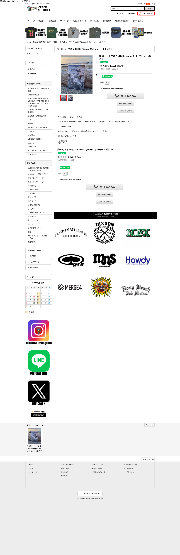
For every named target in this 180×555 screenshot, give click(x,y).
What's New (65, 468)
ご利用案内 (32, 256)
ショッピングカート (67, 464)
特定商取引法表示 (35, 250)
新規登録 (132, 13)
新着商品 (64, 476)
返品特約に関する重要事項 (112, 88)
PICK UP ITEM (98, 464)
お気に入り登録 (126, 111)
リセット (150, 425)
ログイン (122, 13)
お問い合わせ (33, 267)
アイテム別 (64, 472)
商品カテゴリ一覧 (99, 472)
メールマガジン (34, 262)
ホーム (31, 464)
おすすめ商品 (97, 468)
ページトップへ (149, 459)
